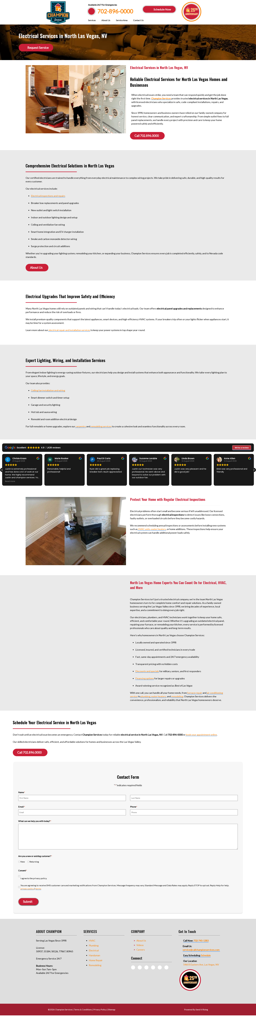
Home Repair (96, 960)
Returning (34, 861)
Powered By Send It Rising (196, 1009)
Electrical (94, 950)
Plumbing (94, 945)
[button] (254, 470)
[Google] (153, 967)
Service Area (121, 20)
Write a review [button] (242, 447)
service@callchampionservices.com (201, 949)
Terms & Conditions (83, 1009)
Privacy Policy (99, 1009)
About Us (105, 20)
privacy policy (27, 888)
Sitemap (111, 1009)
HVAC (92, 940)
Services (92, 20)
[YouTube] (160, 967)
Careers (140, 949)
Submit (27, 901)
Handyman (94, 955)
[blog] (133, 967)
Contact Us (138, 20)
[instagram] (140, 967)
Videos (140, 945)
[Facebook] (146, 967)
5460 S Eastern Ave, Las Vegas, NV (201, 964)
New (22, 861)
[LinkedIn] (166, 967)
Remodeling (95, 965)
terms (38, 888)
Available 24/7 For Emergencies (102, 4)
